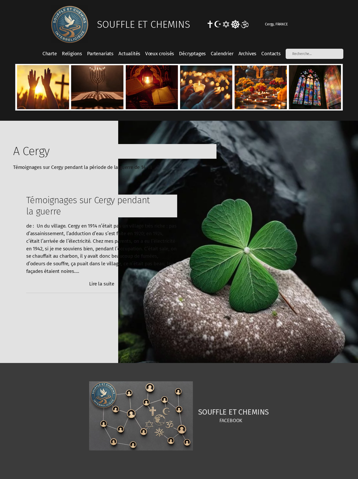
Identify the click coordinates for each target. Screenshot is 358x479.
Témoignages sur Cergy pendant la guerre (88, 206)
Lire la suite (101, 284)
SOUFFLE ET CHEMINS (143, 24)
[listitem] (43, 87)
